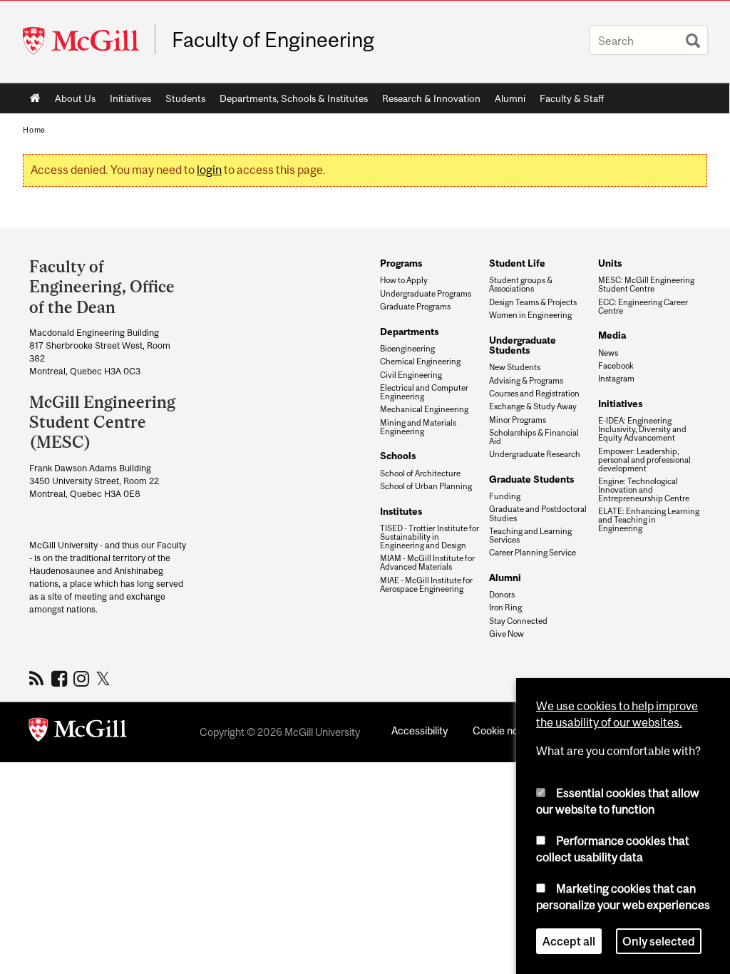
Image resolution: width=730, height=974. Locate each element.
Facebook (616, 366)
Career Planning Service (532, 552)
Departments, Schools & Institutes (294, 98)
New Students (514, 367)
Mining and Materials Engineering (418, 427)
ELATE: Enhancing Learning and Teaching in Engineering (648, 520)
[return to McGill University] (78, 732)
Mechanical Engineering (424, 409)
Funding (504, 496)
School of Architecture (420, 473)
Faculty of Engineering (273, 40)
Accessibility (419, 730)
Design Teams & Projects (533, 302)
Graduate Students (531, 479)
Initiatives (130, 98)
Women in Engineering (530, 315)
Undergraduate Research (534, 454)
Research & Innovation (431, 98)
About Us (75, 98)
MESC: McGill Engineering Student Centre (646, 284)
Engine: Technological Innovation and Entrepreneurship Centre (643, 490)
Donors (502, 594)
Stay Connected (518, 621)
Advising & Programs (526, 380)
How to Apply (404, 280)
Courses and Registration (534, 393)
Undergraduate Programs (425, 293)
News (608, 353)
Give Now (506, 634)
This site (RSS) (38, 678)
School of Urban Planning (426, 486)
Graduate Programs (415, 306)
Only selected (658, 941)
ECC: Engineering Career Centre (643, 306)
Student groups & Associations (520, 284)
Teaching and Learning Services (530, 535)
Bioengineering (407, 348)
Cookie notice (504, 730)
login (209, 169)
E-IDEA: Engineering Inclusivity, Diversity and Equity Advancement (642, 429)
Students (185, 98)
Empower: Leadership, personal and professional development (644, 460)
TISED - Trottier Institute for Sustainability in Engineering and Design (429, 537)
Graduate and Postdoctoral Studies (538, 513)
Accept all (569, 941)
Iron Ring (505, 607)
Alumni (510, 98)
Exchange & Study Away (533, 406)
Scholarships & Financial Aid (534, 437)
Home (35, 98)
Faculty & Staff (572, 98)
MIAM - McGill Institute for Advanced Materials (427, 562)
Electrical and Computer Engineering (424, 392)
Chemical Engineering (420, 361)
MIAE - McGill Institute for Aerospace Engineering (426, 584)
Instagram (616, 378)
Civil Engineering (411, 375)
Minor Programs (517, 420)
